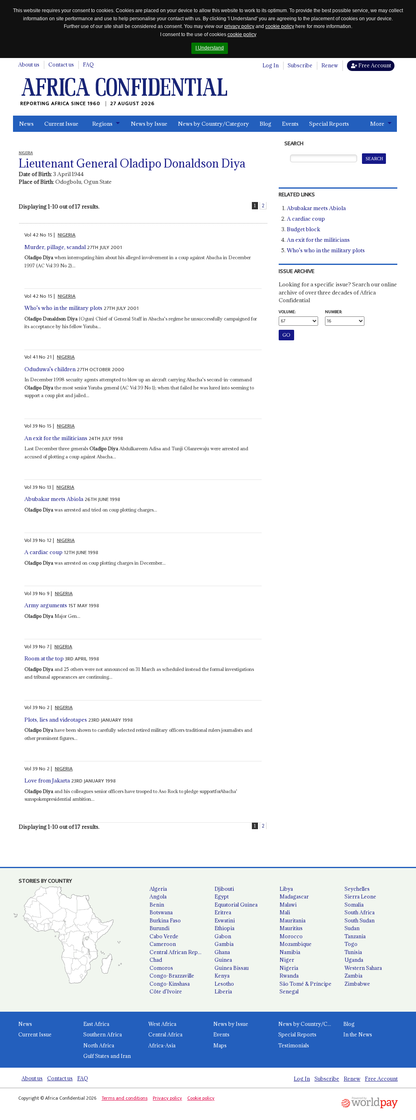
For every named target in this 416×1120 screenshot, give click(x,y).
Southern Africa (102, 1034)
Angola (158, 896)
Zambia (353, 975)
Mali (285, 912)
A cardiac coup (43, 552)
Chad (156, 960)
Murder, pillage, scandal (55, 247)
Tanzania (355, 936)
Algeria (158, 889)
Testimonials (293, 1045)
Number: (333, 312)
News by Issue (149, 123)
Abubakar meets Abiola (53, 499)
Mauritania (293, 920)
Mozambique (296, 944)
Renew (329, 65)
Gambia (224, 944)
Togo (351, 944)
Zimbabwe (357, 983)
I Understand (209, 48)
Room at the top (44, 658)
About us (28, 64)
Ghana (222, 952)
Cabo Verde (164, 936)
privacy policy (239, 26)
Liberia (223, 991)
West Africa (162, 1024)
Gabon (222, 936)
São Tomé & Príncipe (306, 983)
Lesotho (224, 983)
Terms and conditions (124, 1098)
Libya (286, 889)
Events (290, 123)
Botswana (161, 912)
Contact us (61, 64)
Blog (265, 123)
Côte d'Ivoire (166, 991)
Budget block (303, 229)
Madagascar (294, 896)
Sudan (352, 928)
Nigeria (289, 968)
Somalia (354, 904)
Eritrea (222, 912)
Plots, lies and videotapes (55, 719)
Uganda (353, 960)
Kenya (222, 975)
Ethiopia (224, 928)
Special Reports (329, 123)
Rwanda (289, 975)
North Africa (98, 1045)
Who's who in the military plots (63, 308)
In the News (357, 1034)
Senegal (289, 991)
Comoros (161, 968)
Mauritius (291, 928)
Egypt (221, 896)
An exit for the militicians (55, 438)
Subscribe (300, 65)
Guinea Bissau (231, 968)
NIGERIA (67, 234)
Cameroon (163, 944)
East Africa (96, 1024)
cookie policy (279, 26)
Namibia (290, 952)
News (26, 123)
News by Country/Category (213, 123)
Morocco (291, 936)
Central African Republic (179, 952)
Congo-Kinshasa (170, 983)
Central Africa (165, 1034)
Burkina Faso (165, 920)
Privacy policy (167, 1098)
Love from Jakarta (47, 780)
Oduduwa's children (50, 369)
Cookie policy (200, 1098)
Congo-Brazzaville (172, 975)
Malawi (288, 904)
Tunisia (353, 952)
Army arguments (45, 605)
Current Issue (61, 123)
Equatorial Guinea (236, 904)
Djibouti (224, 889)
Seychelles (357, 889)
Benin (157, 904)
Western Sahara (363, 968)
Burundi (159, 928)
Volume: (287, 312)
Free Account (374, 65)
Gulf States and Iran (107, 1056)
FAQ (88, 64)
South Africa (359, 912)
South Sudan (359, 920)
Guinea (223, 960)
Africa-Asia (162, 1045)
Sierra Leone (360, 896)
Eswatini (224, 920)
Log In (270, 65)
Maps (220, 1045)
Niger (287, 960)
